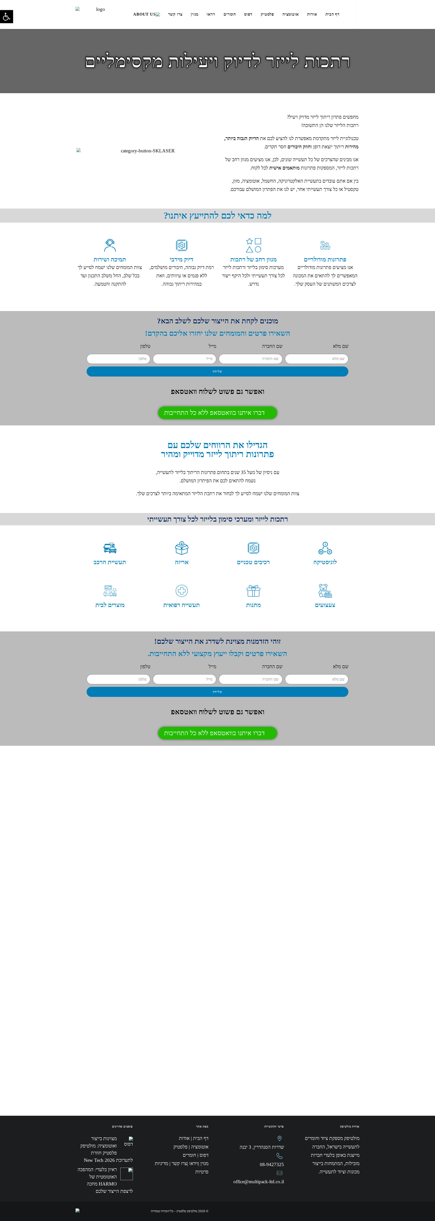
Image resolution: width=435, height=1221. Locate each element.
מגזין (194, 14)
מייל (212, 346)
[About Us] (146, 19)
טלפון (145, 346)
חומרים (230, 14)
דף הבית (332, 14)
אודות (312, 14)
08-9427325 (272, 1164)
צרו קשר (175, 14)
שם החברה (272, 346)
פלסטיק (267, 14)
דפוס (248, 14)
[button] (6, 16)
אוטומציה (290, 14)
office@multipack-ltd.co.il (258, 1181)
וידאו (211, 14)
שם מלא (340, 346)
